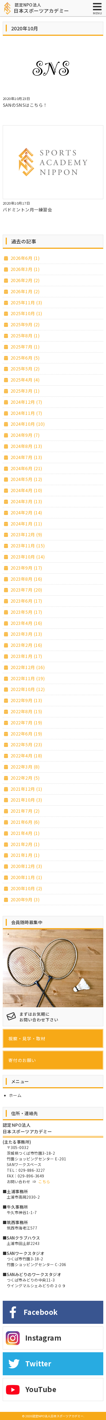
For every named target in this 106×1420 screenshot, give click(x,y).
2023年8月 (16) (25, 579)
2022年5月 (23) (25, 744)
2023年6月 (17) (25, 601)
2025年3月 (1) (24, 391)
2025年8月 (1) (24, 335)
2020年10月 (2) (25, 888)
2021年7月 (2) (24, 811)
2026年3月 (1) (24, 269)
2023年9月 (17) (25, 567)
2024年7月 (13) (25, 457)
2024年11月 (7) (25, 413)
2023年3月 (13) (25, 634)
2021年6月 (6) (24, 822)
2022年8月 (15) (25, 711)
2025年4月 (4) (24, 379)
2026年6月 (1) (24, 258)
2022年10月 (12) (27, 689)
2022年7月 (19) (25, 722)
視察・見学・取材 (26, 1038)
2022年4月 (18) (25, 755)
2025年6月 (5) (24, 357)
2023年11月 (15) (27, 545)
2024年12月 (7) (25, 402)
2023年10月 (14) (27, 556)
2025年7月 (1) (24, 346)
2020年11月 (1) (25, 877)
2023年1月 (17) (25, 656)
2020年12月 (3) (25, 866)
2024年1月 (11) (25, 523)
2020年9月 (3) (24, 899)
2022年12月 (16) (27, 667)
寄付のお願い (22, 1060)
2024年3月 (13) (25, 501)
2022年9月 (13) (25, 700)
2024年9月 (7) (24, 435)
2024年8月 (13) (25, 446)
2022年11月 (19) (27, 678)
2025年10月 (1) (25, 313)
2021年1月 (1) (24, 855)
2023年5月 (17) (25, 612)
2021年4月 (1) (24, 833)
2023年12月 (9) (25, 534)
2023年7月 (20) (25, 589)
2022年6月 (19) (25, 733)
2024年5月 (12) (25, 479)
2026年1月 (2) (24, 291)
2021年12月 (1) (25, 789)
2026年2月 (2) (24, 280)
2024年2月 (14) (25, 512)
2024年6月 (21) (25, 468)
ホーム (15, 1095)
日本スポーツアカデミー (41, 8)
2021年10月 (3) (25, 799)
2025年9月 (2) (24, 324)
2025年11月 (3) (25, 302)
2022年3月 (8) (24, 766)
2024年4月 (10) (25, 490)
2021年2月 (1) (24, 844)
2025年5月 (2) (24, 368)
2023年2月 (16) (25, 645)
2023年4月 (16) (25, 623)
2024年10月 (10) (27, 424)
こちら (44, 1181)
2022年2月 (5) (24, 777)
